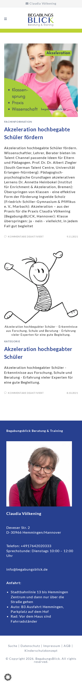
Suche (12, 646)
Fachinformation (18, 121)
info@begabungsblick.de (27, 569)
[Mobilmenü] (5, 19)
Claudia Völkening (43, 3)
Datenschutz (30, 646)
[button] (8, 677)
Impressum (51, 646)
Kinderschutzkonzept (41, 650)
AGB (67, 646)
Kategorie (12, 341)
